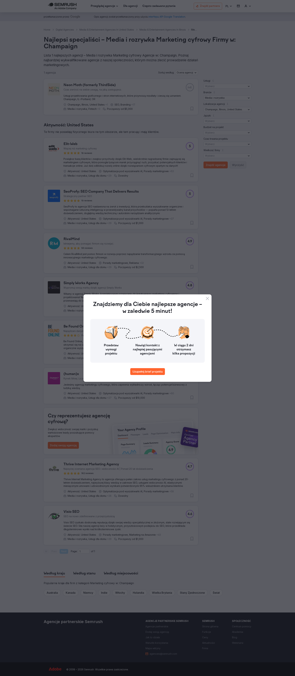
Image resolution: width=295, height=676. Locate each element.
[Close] (207, 298)
